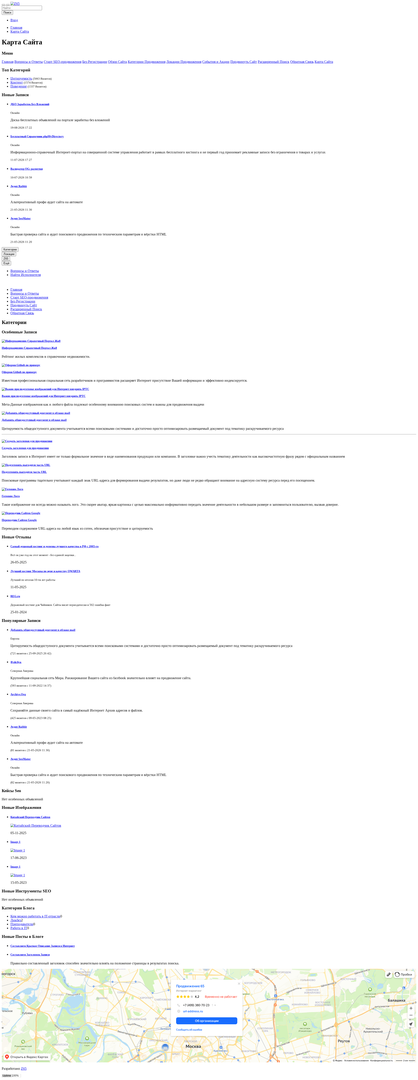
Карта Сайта (19, 31)
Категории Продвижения (146, 62)
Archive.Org (18, 694)
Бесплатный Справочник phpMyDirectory (37, 136)
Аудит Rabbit (18, 186)
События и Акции (215, 62)
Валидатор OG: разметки (26, 168)
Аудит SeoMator (20, 218)
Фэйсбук (15, 662)
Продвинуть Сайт (243, 62)
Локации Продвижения (183, 62)
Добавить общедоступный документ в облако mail (42, 630)
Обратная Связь (302, 62)
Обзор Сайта (117, 62)
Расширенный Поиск (273, 62)
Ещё (6, 263)
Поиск (7, 12)
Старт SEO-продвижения (62, 62)
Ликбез (15, 920)
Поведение (18, 86)
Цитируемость (21, 78)
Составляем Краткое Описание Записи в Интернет (42, 945)
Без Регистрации (94, 62)
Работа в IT (18, 928)
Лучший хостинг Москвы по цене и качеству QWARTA (45, 571)
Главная (16, 27)
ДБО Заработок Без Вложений (29, 104)
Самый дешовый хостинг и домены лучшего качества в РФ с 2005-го (54, 546)
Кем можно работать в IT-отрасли (35, 916)
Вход (14, 20)
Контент (16, 82)
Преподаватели (21, 924)
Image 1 (15, 841)
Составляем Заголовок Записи (30, 954)
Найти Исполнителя (25, 275)
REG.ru (15, 596)
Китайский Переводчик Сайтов (30, 817)
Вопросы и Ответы (28, 62)
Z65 (5, 258)
